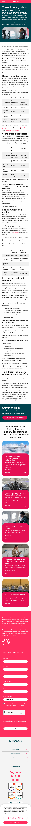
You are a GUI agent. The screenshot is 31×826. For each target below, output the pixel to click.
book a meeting (21, 631)
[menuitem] (15, 749)
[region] (15, 815)
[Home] (17, 2)
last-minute (16, 232)
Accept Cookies (15, 822)
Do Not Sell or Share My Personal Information (15, 818)
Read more (11, 473)
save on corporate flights (12, 130)
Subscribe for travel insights (15, 417)
